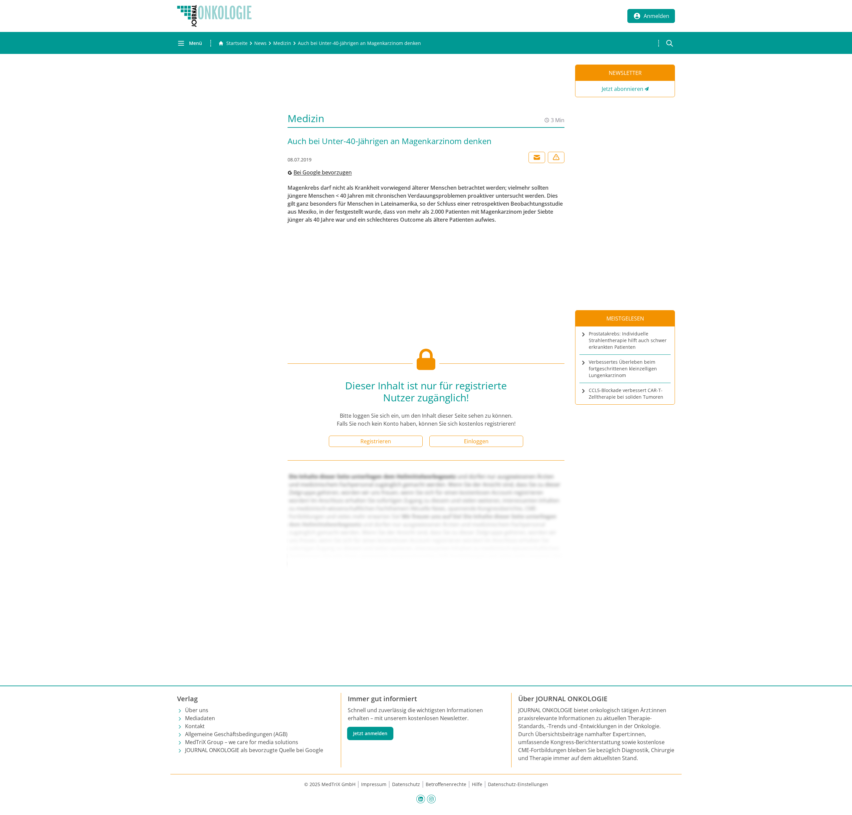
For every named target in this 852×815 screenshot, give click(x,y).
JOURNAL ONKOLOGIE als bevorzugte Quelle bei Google (254, 750)
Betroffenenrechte (446, 784)
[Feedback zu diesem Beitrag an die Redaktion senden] (556, 157)
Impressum (373, 784)
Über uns (196, 710)
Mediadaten (200, 718)
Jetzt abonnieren (622, 89)
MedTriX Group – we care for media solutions (241, 742)
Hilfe (477, 784)
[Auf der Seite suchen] (669, 43)
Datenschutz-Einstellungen (518, 784)
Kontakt (195, 726)
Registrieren (375, 441)
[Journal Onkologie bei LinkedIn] (420, 798)
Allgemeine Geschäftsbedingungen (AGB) (236, 734)
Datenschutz (406, 784)
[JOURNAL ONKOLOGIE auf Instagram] (431, 798)
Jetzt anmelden (370, 733)
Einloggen (476, 441)
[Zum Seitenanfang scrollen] (840, 803)
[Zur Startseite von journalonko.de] (214, 16)
